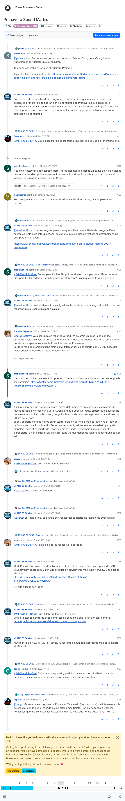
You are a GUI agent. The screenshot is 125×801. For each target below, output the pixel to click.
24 (89, 783)
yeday (21, 48)
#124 (119, 225)
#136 (119, 638)
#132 (119, 513)
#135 (119, 609)
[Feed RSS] (100, 26)
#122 (119, 166)
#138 (119, 699)
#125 (119, 270)
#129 (119, 402)
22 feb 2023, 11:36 (41, 459)
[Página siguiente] (105, 783)
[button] (4, 797)
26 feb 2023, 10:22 (51, 561)
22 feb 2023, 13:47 (41, 540)
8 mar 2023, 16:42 (40, 669)
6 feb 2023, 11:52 (50, 94)
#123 (119, 195)
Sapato (17, 136)
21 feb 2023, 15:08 (48, 166)
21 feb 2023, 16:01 (50, 225)
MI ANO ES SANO (22, 94)
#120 (119, 94)
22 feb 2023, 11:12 (48, 373)
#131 (119, 486)
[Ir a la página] (40, 783)
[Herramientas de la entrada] (118, 85)
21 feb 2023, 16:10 (48, 270)
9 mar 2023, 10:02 (41, 699)
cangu (17, 669)
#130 (119, 459)
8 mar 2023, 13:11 (50, 638)
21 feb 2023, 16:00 (46, 195)
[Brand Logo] (9, 7)
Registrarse (13, 771)
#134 (119, 561)
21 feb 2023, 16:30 (51, 300)
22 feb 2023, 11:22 (51, 402)
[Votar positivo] (102, 85)
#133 (119, 540)
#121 (119, 136)
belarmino (19, 53)
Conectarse (28, 771)
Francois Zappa (21, 331)
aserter (17, 459)
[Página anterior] (19, 783)
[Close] (117, 737)
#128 (119, 373)
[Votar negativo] (112, 85)
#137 (119, 669)
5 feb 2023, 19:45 (43, 53)
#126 (119, 300)
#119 (119, 53)
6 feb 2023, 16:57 (40, 136)
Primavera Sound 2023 (27, 26)
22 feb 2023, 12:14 (51, 486)
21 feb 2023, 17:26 (49, 331)
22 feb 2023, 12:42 (51, 513)
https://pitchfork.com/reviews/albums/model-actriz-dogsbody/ (50, 621)
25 (97, 783)
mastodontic (20, 195)
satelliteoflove (21, 166)
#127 (119, 331)
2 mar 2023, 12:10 (50, 609)
